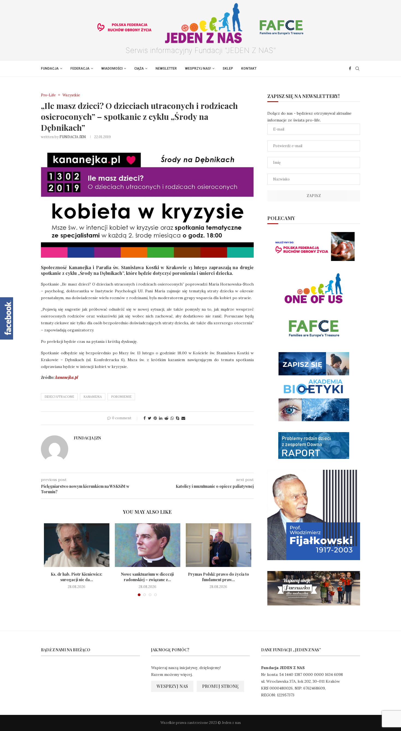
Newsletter (166, 68)
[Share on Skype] (177, 418)
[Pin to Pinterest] (155, 418)
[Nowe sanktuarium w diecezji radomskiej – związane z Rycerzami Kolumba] (147, 545)
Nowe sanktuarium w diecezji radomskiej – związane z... (147, 577)
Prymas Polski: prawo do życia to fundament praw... (218, 577)
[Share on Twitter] (149, 418)
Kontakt (248, 68)
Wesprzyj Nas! (198, 68)
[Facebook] (350, 68)
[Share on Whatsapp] (172, 418)
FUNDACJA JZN (72, 137)
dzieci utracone (59, 397)
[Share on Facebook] (144, 418)
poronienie (121, 397)
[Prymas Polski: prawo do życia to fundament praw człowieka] (218, 545)
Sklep (228, 68)
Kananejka (92, 397)
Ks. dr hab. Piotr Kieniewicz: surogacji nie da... (76, 577)
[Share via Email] (183, 418)
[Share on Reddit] (166, 418)
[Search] (357, 68)
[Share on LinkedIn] (160, 418)
